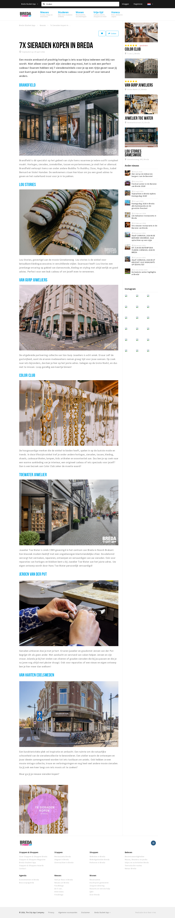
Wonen (93, 875)
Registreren (138, 4)
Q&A (91, 891)
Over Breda (95, 894)
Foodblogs (59, 885)
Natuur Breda (130, 868)
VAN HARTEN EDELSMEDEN (36, 675)
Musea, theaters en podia (136, 859)
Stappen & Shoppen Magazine (32, 859)
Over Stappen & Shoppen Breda (33, 856)
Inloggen (125, 4)
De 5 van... (58, 888)
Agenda (22, 875)
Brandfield (27, 85)
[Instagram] (153, 843)
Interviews (59, 891)
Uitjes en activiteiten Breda (137, 862)
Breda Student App (28, 4)
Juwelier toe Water (139, 118)
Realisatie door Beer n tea (145, 912)
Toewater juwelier (33, 474)
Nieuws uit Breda (61, 882)
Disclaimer (85, 912)
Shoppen (94, 852)
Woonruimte (95, 879)
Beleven (128, 852)
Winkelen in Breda (97, 856)
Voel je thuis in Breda (63, 879)
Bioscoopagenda (26, 882)
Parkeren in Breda (97, 862)
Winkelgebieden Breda (100, 859)
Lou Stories (27, 184)
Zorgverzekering (97, 885)
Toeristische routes (133, 865)
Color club (27, 375)
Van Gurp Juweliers (139, 85)
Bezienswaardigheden (134, 856)
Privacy (51, 912)
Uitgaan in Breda (61, 859)
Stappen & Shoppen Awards (31, 865)
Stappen (58, 852)
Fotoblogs (58, 894)
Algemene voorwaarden (67, 912)
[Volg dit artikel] (102, 33)
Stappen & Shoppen (28, 852)
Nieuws (57, 875)
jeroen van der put (33, 574)
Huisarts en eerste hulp (100, 888)
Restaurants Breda (62, 856)
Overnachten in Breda (64, 862)
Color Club (133, 49)
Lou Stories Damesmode (133, 153)
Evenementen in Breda (29, 879)
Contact (22, 868)
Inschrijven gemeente (99, 882)
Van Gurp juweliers (33, 279)
